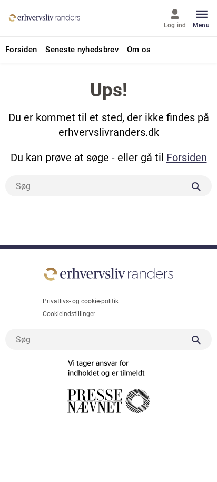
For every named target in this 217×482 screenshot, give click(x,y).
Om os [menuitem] (139, 49)
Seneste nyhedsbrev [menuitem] (81, 49)
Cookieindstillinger (69, 314)
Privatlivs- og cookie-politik (81, 301)
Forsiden (186, 157)
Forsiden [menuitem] (21, 49)
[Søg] (196, 185)
